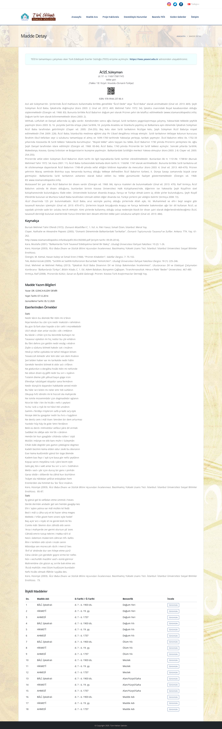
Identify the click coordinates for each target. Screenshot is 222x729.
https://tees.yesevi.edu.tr (144, 59)
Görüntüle (173, 605)
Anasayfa (76, 16)
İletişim (195, 16)
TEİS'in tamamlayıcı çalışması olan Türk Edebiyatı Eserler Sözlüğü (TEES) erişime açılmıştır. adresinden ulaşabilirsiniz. (109, 59)
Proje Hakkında (111, 16)
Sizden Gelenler (178, 16)
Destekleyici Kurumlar (135, 16)
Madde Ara (92, 16)
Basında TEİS (158, 16)
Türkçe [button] (194, 4)
